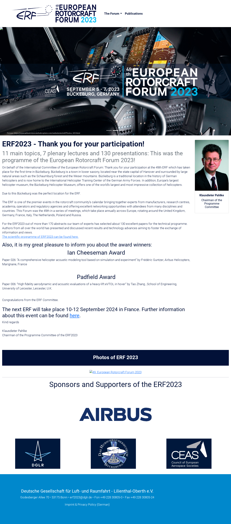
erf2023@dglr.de (81, 497)
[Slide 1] (109, 130)
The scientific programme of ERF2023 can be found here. (40, 237)
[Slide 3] (122, 130)
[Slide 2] (115, 130)
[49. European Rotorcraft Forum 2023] (115, 372)
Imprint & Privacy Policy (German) (87, 504)
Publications (134, 13)
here (74, 316)
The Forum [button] (111, 13)
